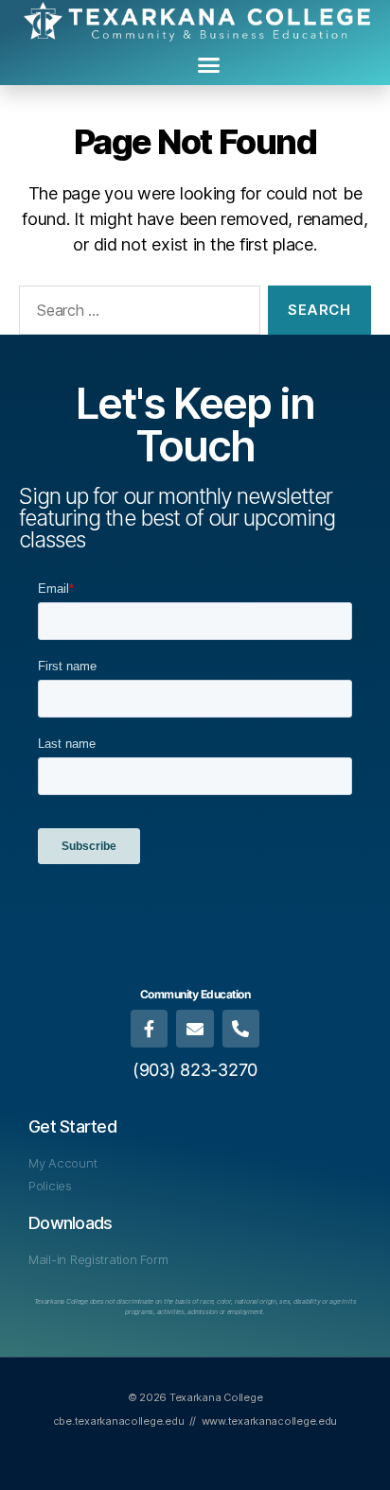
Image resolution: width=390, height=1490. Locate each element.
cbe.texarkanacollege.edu (119, 1421)
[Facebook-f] (149, 1029)
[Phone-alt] (241, 1029)
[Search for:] (135, 314)
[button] (208, 65)
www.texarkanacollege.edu (270, 1421)
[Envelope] (195, 1029)
